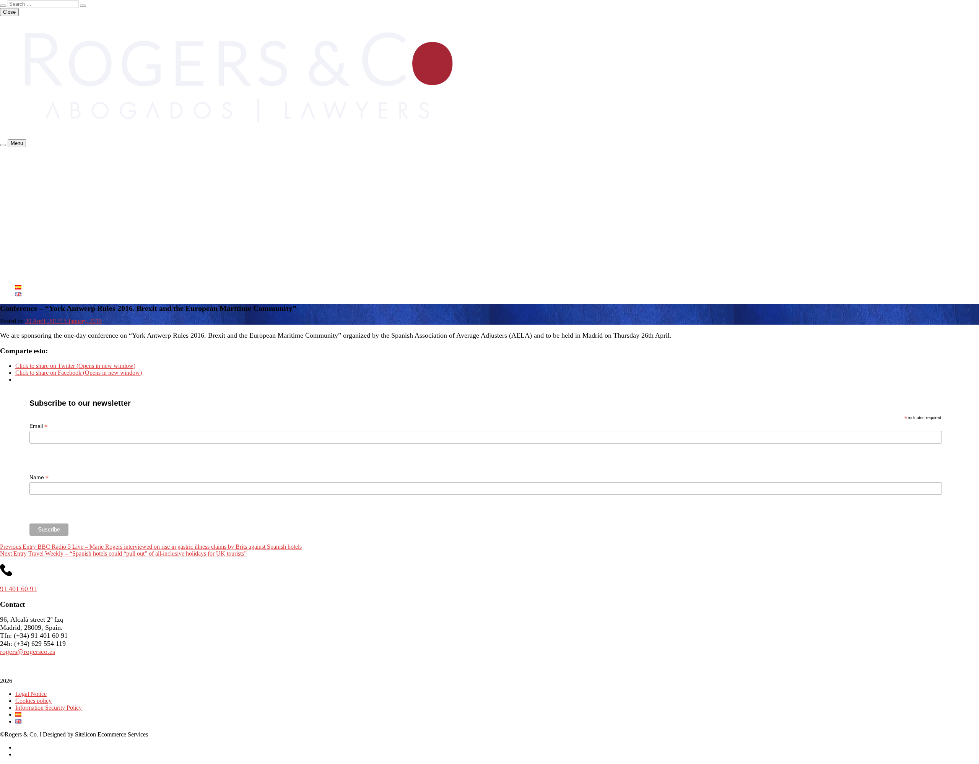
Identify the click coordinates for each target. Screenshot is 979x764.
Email (38, 426)
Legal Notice (31, 694)
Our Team (27, 218)
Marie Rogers (47, 225)
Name (39, 477)
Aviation (41, 198)
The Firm (26, 163)
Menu (17, 143)
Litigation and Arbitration (61, 211)
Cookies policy (33, 700)
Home (22, 156)
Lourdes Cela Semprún (58, 253)
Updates (25, 273)
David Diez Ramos (54, 232)
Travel (38, 205)
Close (9, 12)
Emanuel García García (59, 246)
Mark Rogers (46, 266)
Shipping (41, 184)
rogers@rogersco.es (27, 651)
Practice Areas (32, 170)
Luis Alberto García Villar (62, 239)
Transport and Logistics (59, 191)
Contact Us (28, 280)
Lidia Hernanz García (57, 260)
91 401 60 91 (18, 589)
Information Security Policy (48, 707)
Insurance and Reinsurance (63, 177)
